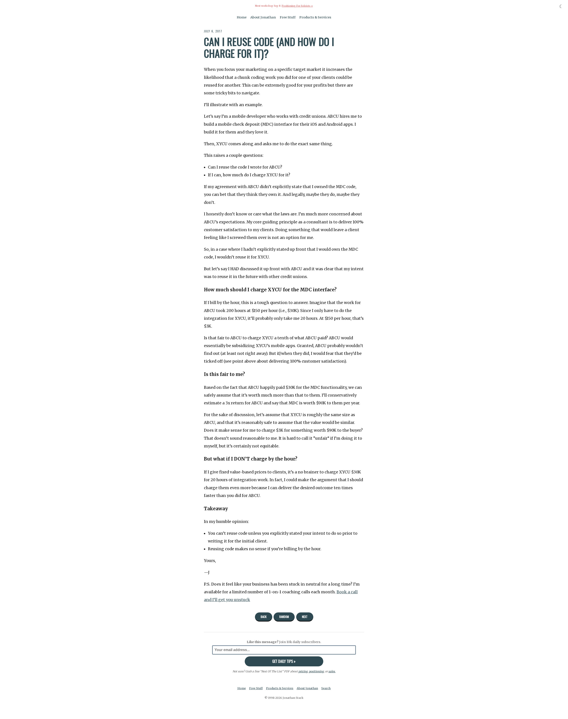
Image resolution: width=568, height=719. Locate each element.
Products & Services (315, 17)
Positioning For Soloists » (297, 5)
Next (305, 616)
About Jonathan (263, 17)
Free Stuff (288, 17)
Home (242, 17)
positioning (316, 671)
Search (326, 688)
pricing (303, 671)
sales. (331, 671)
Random (284, 616)
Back (263, 616)
